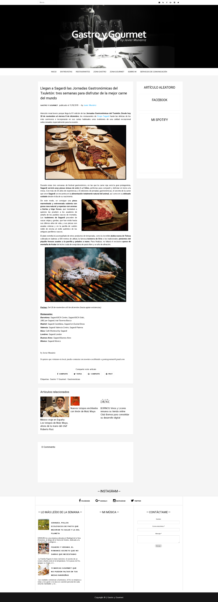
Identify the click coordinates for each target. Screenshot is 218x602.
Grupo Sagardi (103, 116)
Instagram (120, 501)
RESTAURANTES (83, 72)
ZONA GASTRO (99, 72)
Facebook (85, 501)
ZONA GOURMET (117, 72)
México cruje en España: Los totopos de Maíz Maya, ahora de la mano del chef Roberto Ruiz (54, 424)
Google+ (103, 501)
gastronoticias (73, 379)
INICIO (54, 72)
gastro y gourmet (49, 105)
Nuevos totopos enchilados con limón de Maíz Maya (84, 410)
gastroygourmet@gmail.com (113, 359)
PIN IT (110, 374)
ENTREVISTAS (66, 72)
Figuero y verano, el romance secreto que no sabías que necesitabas (64, 551)
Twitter (137, 501)
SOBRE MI (132, 72)
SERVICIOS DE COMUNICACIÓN (153, 72)
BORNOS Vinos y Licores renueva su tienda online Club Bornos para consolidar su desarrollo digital (115, 413)
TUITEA (79, 374)
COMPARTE (63, 374)
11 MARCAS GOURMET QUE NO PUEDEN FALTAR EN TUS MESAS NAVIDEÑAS (64, 572)
